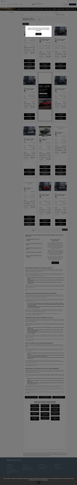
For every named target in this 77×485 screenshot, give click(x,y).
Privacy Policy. (45, 479)
